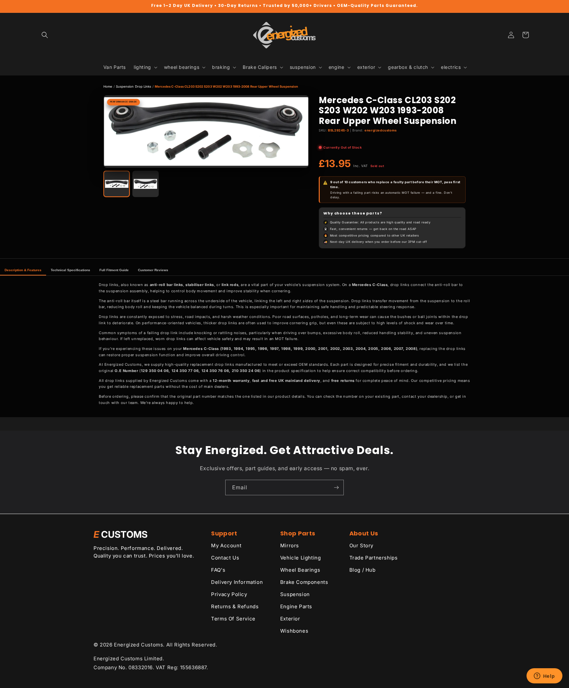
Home (107, 86)
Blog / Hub (362, 570)
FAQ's (218, 570)
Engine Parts (296, 606)
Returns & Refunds (234, 606)
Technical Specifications (70, 270)
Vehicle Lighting (300, 558)
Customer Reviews (153, 270)
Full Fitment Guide (114, 270)
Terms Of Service (233, 619)
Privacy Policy (229, 594)
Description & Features (23, 270)
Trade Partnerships (373, 558)
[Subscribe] (336, 487)
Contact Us (225, 558)
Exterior (290, 619)
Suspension (295, 594)
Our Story (361, 545)
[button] (45, 35)
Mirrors (289, 545)
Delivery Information (237, 582)
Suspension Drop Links (133, 86)
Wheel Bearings (300, 570)
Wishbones (294, 631)
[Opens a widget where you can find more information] (544, 676)
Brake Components (304, 582)
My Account (226, 545)
